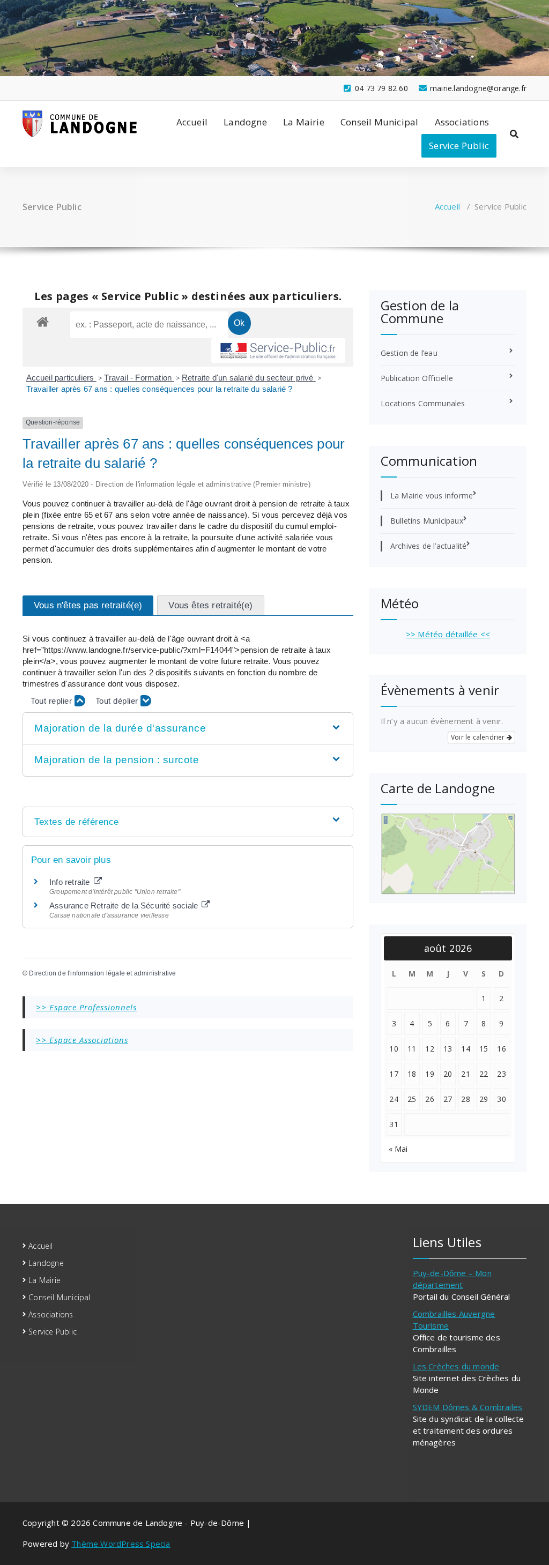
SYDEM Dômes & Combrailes (468, 1407)
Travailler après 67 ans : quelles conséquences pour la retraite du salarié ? (159, 388)
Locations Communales (423, 403)
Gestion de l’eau (409, 353)
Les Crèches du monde (456, 1366)
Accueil (191, 122)
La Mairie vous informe (431, 495)
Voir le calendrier (479, 737)
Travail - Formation (139, 377)
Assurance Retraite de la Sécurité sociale (124, 905)
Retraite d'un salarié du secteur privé (249, 377)
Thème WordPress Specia (120, 1543)
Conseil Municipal (379, 122)
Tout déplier (118, 700)
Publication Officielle (417, 378)
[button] (187, 728)
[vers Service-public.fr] (278, 350)
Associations (462, 122)
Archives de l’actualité (428, 546)
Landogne (245, 122)
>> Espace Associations (82, 1039)
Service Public (459, 145)
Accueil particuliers (61, 377)
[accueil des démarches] (43, 321)
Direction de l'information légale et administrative (102, 973)
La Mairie (303, 122)
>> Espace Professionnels (86, 1007)
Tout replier (53, 700)
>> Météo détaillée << (448, 634)
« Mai (398, 1149)
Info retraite (70, 881)
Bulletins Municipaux (426, 521)
